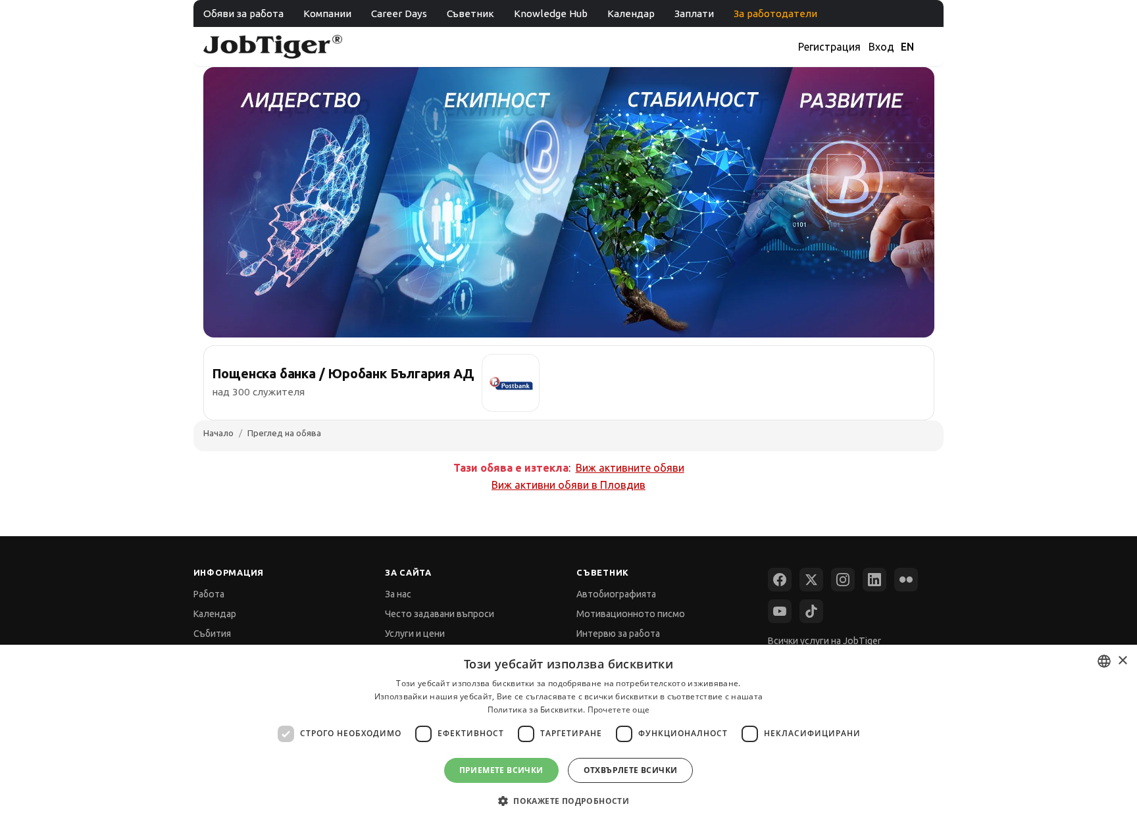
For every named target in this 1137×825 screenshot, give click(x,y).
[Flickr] (906, 579)
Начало (218, 433)
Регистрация (829, 47)
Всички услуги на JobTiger (824, 641)
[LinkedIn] (874, 579)
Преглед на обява (284, 433)
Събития (212, 633)
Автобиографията (616, 594)
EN (907, 47)
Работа (208, 594)
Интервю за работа (618, 633)
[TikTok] (811, 611)
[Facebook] (780, 579)
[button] (568, 801)
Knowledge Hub (551, 13)
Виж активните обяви (630, 468)
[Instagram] (843, 579)
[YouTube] (780, 611)
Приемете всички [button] (501, 770)
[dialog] (568, 735)
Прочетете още (619, 709)
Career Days (399, 13)
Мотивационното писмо (630, 614)
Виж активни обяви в (568, 485)
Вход (881, 47)
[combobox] (1104, 661)
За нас (398, 594)
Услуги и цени (415, 633)
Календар (631, 13)
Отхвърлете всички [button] (631, 770)
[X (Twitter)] (811, 579)
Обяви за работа (243, 13)
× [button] (1122, 661)
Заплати (694, 13)
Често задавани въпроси (439, 614)
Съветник (470, 13)
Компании (327, 13)
